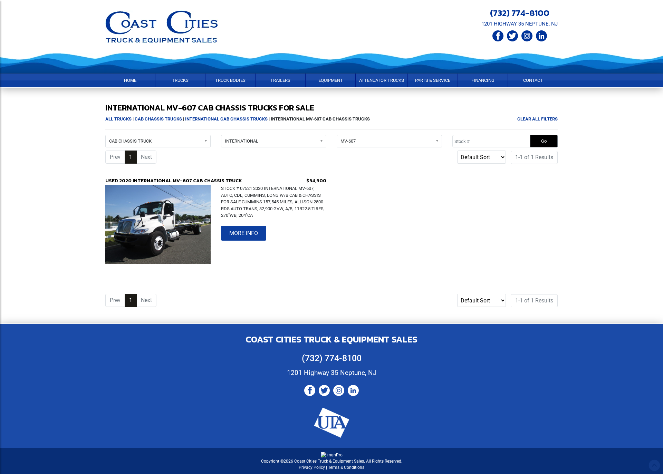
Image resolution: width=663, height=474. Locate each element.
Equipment (330, 80)
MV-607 (348, 141)
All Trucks (118, 119)
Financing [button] (482, 80)
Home (130, 80)
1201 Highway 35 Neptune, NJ (331, 373)
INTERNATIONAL (241, 141)
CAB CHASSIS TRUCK (130, 141)
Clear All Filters (537, 119)
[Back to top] (654, 465)
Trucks (180, 80)
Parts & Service (432, 80)
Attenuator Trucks (381, 80)
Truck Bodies (230, 80)
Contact (533, 80)
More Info (243, 233)
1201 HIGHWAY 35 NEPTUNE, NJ (519, 24)
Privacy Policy (312, 467)
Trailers (280, 80)
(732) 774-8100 (519, 12)
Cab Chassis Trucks (158, 119)
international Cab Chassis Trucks (226, 119)
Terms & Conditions (346, 467)
